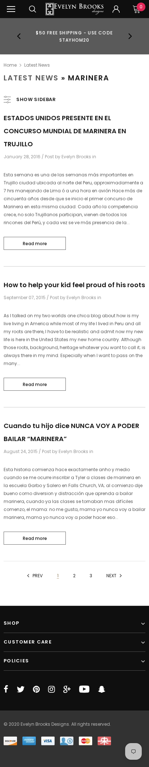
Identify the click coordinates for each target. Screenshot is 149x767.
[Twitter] (21, 689)
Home (10, 65)
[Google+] (67, 689)
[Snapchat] (101, 689)
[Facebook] (6, 689)
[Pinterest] (36, 689)
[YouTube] (84, 689)
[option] (74, 36)
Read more (35, 243)
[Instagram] (51, 689)
